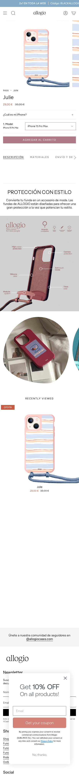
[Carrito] (74, 13)
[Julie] (39, 443)
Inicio (6, 90)
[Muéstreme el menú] (5, 13)
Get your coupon (40, 713)
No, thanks (39, 745)
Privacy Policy (47, 732)
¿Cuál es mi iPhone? (15, 114)
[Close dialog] (65, 669)
